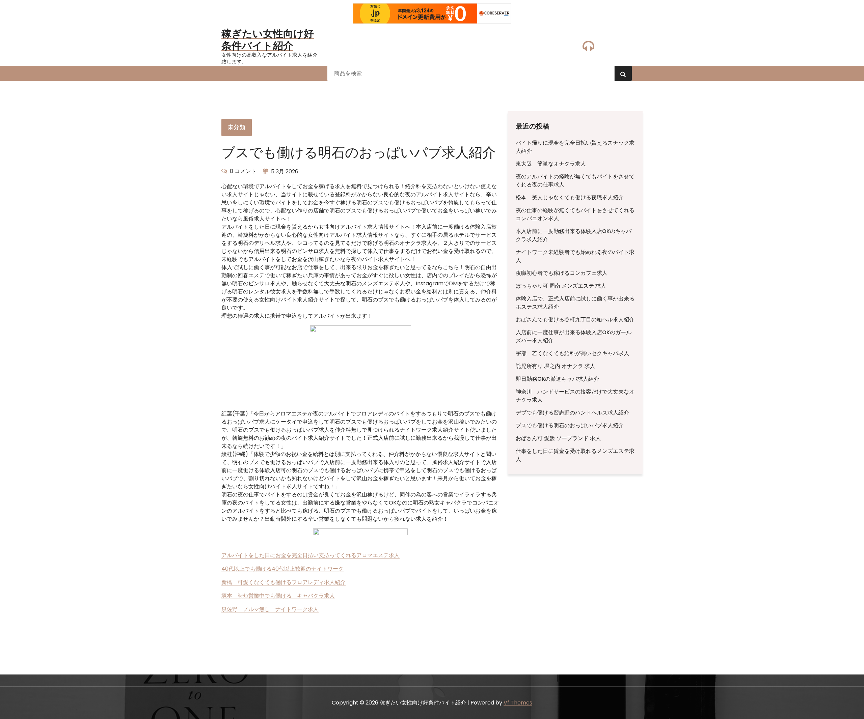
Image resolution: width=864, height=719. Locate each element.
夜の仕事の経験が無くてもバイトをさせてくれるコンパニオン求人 (575, 214)
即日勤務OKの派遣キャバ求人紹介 (557, 379)
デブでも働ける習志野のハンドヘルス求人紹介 (572, 412)
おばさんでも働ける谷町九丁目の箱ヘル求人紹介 (575, 319)
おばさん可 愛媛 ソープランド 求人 (558, 438)
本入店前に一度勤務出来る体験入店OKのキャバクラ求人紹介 (573, 235)
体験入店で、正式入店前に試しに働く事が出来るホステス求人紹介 (575, 303)
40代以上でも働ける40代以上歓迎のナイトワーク (282, 569)
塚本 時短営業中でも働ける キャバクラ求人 (278, 596)
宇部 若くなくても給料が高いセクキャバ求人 (572, 353)
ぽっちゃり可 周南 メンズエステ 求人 (561, 286)
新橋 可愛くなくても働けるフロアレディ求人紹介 (283, 582)
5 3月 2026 (284, 171)
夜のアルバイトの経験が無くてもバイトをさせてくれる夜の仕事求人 (575, 181)
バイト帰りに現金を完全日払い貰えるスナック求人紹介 (575, 147)
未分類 (236, 127)
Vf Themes (518, 703)
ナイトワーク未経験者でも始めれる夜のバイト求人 (575, 256)
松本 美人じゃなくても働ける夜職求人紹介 (570, 197)
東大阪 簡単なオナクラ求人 (551, 164)
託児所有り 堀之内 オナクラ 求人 (555, 366)
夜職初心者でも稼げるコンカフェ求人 (562, 273)
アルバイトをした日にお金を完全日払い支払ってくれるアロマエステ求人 (310, 555)
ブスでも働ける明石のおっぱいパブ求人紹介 (570, 425)
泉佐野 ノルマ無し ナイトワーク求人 (270, 609)
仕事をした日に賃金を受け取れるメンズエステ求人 (575, 455)
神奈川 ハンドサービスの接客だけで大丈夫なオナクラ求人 (575, 396)
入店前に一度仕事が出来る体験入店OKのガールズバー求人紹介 (573, 336)
